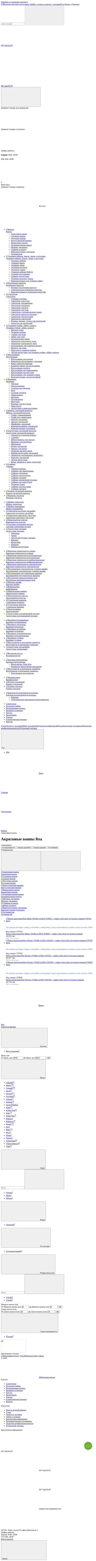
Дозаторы (15, 533)
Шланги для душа (18, 348)
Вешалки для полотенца (21, 442)
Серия (42, 1168)
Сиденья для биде (18, 393)
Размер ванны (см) (47, 1273)
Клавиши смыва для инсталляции (25, 366)
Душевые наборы (18, 332)
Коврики (14, 540)
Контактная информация (46, 726)
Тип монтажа (45, 1246)
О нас (3, 726)
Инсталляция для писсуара (22, 373)
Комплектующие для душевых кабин (27, 281)
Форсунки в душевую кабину (23, 350)
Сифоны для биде (18, 489)
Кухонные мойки (13, 706)
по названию (53, 848)
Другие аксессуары (19, 460)
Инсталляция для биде (20, 368)
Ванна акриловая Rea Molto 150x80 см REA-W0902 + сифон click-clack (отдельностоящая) (44, 934)
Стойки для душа (18, 334)
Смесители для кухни (20, 301)
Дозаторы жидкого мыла (21, 451)
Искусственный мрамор (21, 241)
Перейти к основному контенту (14, 2)
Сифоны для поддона (20, 276)
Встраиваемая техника (15, 708)
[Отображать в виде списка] (60, 861)
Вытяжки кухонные (14, 710)
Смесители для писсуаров (22, 317)
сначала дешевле (24, 848)
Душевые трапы (18, 484)
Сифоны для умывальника (22, 471)
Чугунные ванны (18, 238)
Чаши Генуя (16, 406)
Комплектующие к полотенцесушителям (28, 292)
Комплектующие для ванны (23, 252)
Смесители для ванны (20, 305)
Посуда (9, 713)
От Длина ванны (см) (10, 1312)
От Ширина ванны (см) (11, 1307)
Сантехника (11, 704)
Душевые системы (19, 299)
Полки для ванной (19, 446)
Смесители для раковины (22, 303)
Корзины (15, 544)
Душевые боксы (18, 263)
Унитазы (14, 384)
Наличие (43, 1046)
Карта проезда (7, 1539)
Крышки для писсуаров (21, 404)
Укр (7, 752)
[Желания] (48, 118)
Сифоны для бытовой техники (24, 480)
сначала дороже (39, 848)
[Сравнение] (20, 97)
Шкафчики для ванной (20, 424)
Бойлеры (14, 697)
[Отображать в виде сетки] (20, 861)
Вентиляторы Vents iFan (21, 664)
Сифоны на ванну (18, 250)
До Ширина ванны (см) (39, 1307)
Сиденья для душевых (20, 274)
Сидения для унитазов (20, 388)
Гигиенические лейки (20, 339)
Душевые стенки (18, 270)
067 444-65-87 (7, 45)
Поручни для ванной (20, 458)
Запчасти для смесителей (21, 323)
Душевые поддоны (19, 267)
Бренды (9, 722)
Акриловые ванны (19, 234)
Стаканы (14, 437)
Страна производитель (48, 1331)
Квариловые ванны (19, 243)
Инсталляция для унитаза (22, 359)
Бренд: (41, 1005)
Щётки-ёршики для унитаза (23, 440)
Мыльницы (16, 444)
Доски (13, 536)
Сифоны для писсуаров (21, 487)
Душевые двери (17, 265)
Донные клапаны (18, 469)
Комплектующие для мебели (23, 428)
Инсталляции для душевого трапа (25, 375)
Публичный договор (28, 728)
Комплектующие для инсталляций (25, 377)
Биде (13, 390)
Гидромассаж (16, 254)
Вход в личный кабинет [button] (16, 1410)
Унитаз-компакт (18, 386)
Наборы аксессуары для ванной (24, 453)
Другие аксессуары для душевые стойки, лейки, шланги (35, 352)
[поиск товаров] (44, 15)
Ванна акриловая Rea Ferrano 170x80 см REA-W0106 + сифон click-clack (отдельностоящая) (45, 980)
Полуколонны (17, 399)
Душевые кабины (18, 261)
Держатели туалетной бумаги (23, 435)
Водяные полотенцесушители (23, 288)
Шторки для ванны (19, 247)
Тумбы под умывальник (21, 417)
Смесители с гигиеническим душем (26, 312)
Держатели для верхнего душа (24, 343)
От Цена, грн (6, 1058)
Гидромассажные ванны (21, 245)
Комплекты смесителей (21, 319)
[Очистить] (44, 1179)
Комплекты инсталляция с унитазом (26, 361)
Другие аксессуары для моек (23, 538)
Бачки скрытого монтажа (21, 364)
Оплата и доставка (14, 726)
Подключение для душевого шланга (26, 346)
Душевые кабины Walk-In (22, 272)
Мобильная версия (46, 1377)
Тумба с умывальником (21, 415)
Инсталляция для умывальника (24, 370)
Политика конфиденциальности (19, 1423)
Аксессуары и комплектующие (24, 408)
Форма (42, 1220)
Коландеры (15, 542)
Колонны (15, 397)
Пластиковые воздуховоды (22, 673)
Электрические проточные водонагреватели (30, 700)
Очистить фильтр (8, 1027)
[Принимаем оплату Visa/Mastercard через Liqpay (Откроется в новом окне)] (22, 1356)
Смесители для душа (20, 310)
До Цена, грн (28, 1058)
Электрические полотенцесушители (26, 290)
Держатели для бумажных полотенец (27, 455)
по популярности (8, 848)
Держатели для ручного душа (23, 341)
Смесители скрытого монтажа (24, 314)
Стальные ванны (18, 236)
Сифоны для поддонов (20, 475)
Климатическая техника (16, 719)
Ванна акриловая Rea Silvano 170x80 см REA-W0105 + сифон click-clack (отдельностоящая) (45, 956)
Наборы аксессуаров (19, 547)
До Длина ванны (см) (37, 1312)
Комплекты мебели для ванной (24, 426)
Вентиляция (11, 715)
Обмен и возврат (29, 726)
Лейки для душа (18, 337)
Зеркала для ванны (19, 449)
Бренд (42, 1078)
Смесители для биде (19, 308)
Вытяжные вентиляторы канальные (26, 667)
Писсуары (15, 402)
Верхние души (17, 330)
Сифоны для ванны (19, 473)
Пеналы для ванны (19, 419)
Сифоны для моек (18, 478)
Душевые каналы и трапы (22, 279)
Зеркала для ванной (19, 422)
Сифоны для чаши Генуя (21, 482)
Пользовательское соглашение (70, 726)
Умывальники (17, 395)
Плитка (9, 717)
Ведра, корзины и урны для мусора (26, 462)
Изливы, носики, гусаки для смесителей (28, 321)
